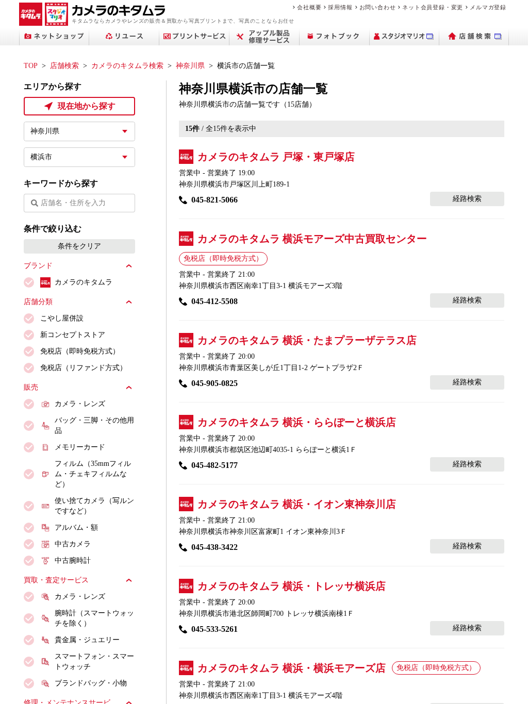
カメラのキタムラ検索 (127, 66)
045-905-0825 (214, 383)
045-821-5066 (214, 199)
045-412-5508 (214, 301)
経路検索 (467, 199)
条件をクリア (79, 246)
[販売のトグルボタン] (129, 387)
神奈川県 (190, 66)
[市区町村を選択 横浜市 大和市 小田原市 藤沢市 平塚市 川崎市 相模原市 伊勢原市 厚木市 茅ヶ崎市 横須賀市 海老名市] (79, 157)
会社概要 (309, 7)
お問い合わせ (377, 7)
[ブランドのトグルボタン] (129, 266)
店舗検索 (64, 66)
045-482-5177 (214, 465)
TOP (31, 66)
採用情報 (340, 7)
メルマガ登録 (488, 7)
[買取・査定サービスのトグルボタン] (129, 580)
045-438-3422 (214, 547)
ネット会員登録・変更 (432, 7)
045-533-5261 (214, 629)
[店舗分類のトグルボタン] (129, 302)
